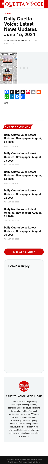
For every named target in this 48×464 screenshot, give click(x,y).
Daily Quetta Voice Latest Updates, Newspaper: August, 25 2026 (23, 156)
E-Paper (8, 13)
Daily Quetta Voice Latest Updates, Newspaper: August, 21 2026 (23, 212)
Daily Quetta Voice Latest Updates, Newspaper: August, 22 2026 (23, 193)
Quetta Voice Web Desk (18, 41)
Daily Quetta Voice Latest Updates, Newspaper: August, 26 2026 (23, 138)
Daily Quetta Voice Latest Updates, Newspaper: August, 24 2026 (23, 175)
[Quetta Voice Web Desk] (24, 386)
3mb (6, 102)
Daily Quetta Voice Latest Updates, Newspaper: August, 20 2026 (23, 230)
